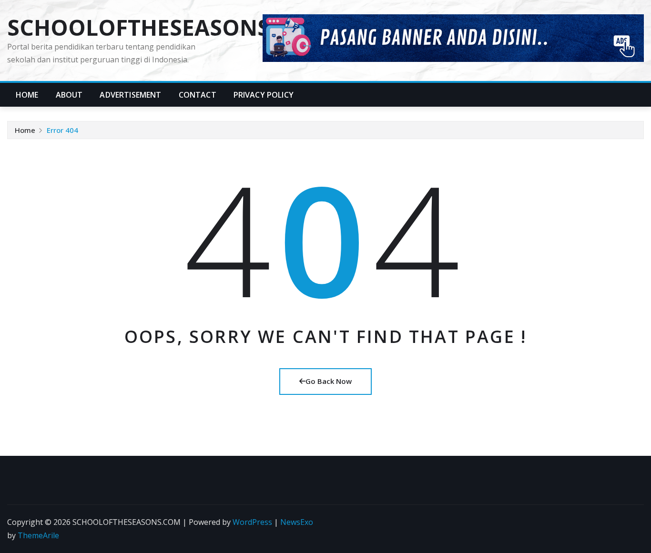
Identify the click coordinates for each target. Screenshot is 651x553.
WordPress (252, 522)
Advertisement (130, 95)
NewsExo (296, 522)
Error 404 (62, 130)
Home (27, 95)
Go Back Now (328, 381)
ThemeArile (38, 535)
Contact (197, 95)
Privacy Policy (264, 95)
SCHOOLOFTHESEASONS (138, 27)
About (69, 95)
